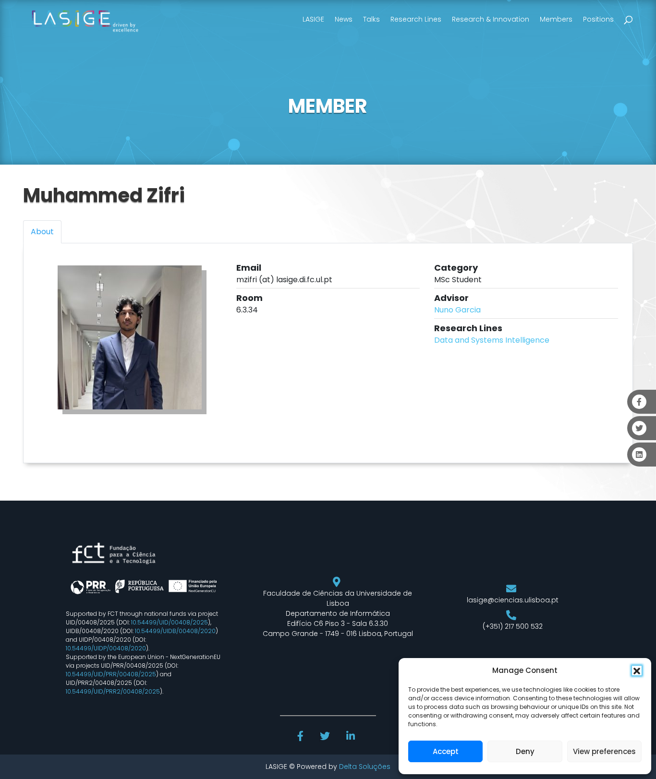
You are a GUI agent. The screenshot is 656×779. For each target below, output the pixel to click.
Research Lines (415, 19)
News (343, 19)
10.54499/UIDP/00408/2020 (106, 648)
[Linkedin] (351, 737)
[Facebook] (301, 737)
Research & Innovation (490, 19)
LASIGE (313, 19)
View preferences (604, 751)
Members (556, 19)
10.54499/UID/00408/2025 (169, 622)
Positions (598, 19)
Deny (525, 751)
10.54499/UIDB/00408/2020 (175, 631)
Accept (446, 751)
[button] (637, 670)
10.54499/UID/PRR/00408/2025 (111, 674)
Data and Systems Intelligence (491, 340)
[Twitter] (325, 737)
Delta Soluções (364, 766)
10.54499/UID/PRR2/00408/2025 (113, 691)
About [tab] (42, 231)
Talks (371, 19)
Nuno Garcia (457, 309)
